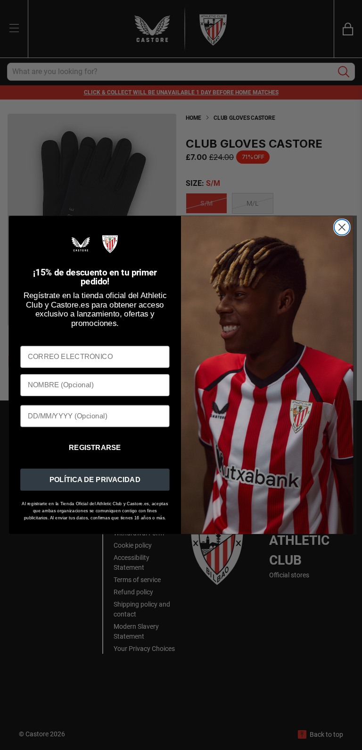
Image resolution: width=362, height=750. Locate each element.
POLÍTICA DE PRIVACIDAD (94, 479)
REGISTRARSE (95, 447)
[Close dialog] (342, 227)
